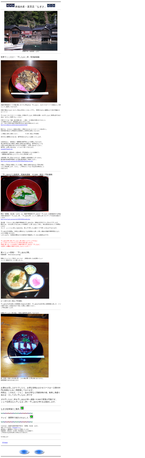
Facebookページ (16, 427)
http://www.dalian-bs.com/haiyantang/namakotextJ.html (14, 125)
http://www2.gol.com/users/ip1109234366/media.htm (15, 219)
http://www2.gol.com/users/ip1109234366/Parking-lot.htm (17, 161)
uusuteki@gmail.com (7, 149)
